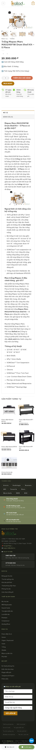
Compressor (6, 621)
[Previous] (4, 20)
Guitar (4, 637)
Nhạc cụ (5, 39)
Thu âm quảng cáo (8, 579)
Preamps (4, 618)
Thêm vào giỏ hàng (22, 78)
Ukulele (4, 650)
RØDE (18, 493)
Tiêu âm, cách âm (23, 734)
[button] (3, 3)
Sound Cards (6, 608)
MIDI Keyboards (7, 605)
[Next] (31, 20)
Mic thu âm (5, 601)
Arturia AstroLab (7, 472)
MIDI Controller (21, 724)
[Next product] (3, 53)
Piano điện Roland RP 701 (26, 447)
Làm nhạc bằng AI (7, 592)
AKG (4, 489)
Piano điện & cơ (7, 634)
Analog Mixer (6, 624)
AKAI (25, 493)
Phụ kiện (4, 656)
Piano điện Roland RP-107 (26, 420)
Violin (3, 644)
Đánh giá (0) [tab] (8, 117)
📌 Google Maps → (7, 546)
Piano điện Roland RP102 (7, 420)
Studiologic (17, 485)
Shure (23, 489)
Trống (12, 39)
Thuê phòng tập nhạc (9, 586)
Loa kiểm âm (6, 614)
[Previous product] (7, 53)
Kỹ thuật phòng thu (8, 666)
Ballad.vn (16, 331)
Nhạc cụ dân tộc (7, 653)
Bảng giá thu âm (7, 576)
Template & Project (8, 676)
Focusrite (13, 489)
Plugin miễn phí (6, 672)
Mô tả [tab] (5, 112)
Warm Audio (7, 493)
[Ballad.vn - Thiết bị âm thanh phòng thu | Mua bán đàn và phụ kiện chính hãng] (18, 3)
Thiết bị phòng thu (8, 724)
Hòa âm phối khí (7, 582)
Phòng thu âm (6, 589)
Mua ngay (8, 83)
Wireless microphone (9, 734)
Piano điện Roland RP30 (9, 447)
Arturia (5, 485)
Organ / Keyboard (7, 640)
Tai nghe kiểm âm (7, 611)
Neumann (28, 485)
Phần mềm (5, 679)
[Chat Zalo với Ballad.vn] (31, 740)
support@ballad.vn (9, 548)
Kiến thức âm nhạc (8, 669)
